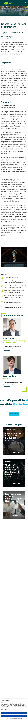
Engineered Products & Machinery (12, 32)
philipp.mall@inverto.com (13, 346)
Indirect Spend (6, 38)
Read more (17, 452)
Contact (7, 350)
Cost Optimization (7, 36)
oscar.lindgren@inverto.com (13, 382)
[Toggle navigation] (25, 3)
